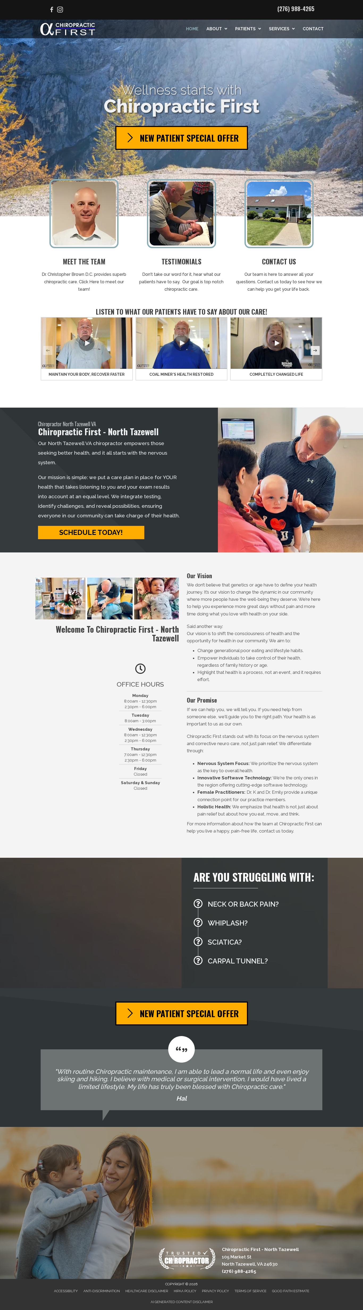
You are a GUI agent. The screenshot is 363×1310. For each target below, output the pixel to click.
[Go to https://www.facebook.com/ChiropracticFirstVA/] (51, 10)
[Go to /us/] (84, 237)
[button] (87, 343)
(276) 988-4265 (295, 8)
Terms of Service (251, 1291)
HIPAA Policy (185, 1291)
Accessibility (66, 1291)
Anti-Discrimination (101, 1291)
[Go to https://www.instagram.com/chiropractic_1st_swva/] (60, 10)
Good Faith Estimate (290, 1291)
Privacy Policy (215, 1291)
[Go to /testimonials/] (181, 237)
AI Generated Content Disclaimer (182, 1302)
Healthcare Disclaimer (146, 1291)
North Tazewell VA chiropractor (85, 443)
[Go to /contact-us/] (278, 237)
